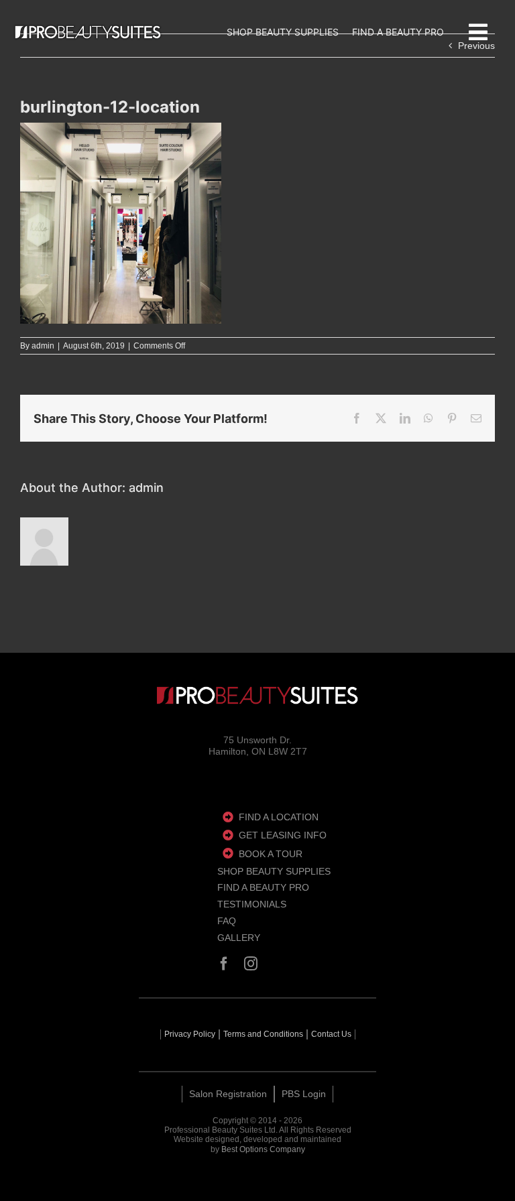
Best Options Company (263, 1149)
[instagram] (251, 963)
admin (43, 346)
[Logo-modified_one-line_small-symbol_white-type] (257, 695)
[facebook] (224, 963)
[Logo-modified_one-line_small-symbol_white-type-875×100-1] (88, 32)
